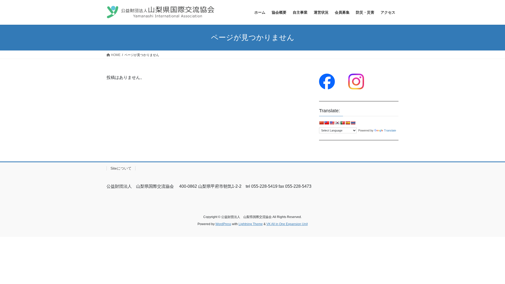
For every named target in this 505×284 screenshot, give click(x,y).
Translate (390, 130)
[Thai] (353, 123)
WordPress (223, 224)
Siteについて (121, 168)
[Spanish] (347, 123)
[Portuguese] (342, 123)
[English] (332, 123)
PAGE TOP (488, 271)
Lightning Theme (251, 224)
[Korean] (337, 123)
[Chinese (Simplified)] (321, 123)
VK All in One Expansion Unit (287, 224)
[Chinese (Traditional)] (326, 123)
